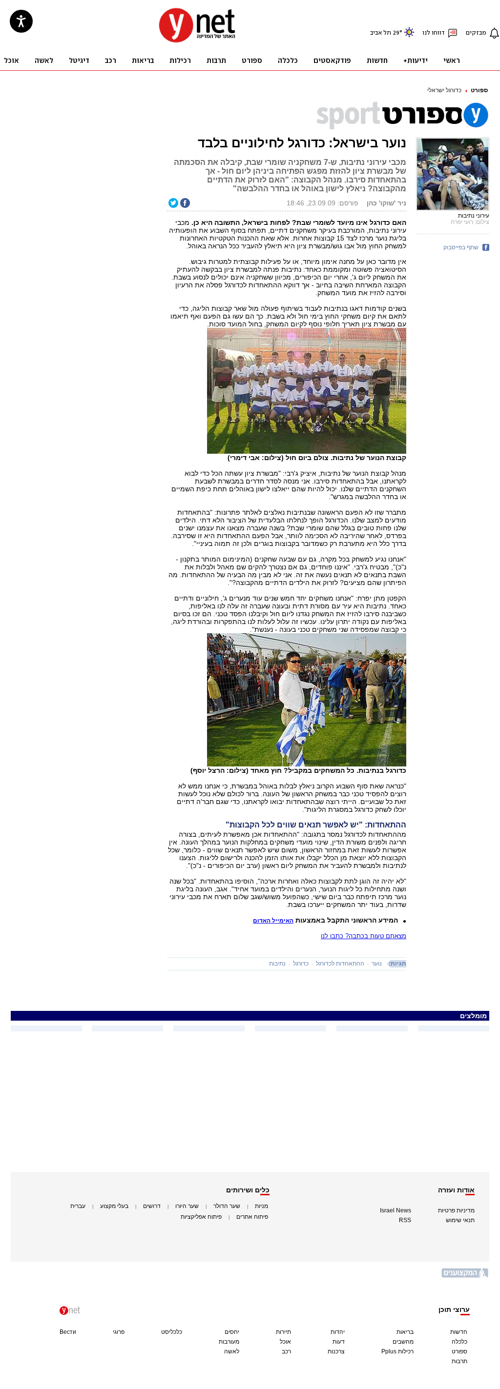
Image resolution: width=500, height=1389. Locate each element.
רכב (286, 1351)
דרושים (152, 1206)
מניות (261, 1206)
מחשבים (403, 1341)
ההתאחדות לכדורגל (340, 963)
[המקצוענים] (465, 1276)
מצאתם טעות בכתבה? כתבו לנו (363, 936)
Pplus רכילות (397, 1351)
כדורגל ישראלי (444, 90)
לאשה (231, 1351)
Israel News (395, 1210)
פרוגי (119, 1332)
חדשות (458, 1332)
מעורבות (229, 1341)
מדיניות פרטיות (456, 1210)
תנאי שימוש (460, 1220)
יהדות (338, 1332)
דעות (339, 1341)
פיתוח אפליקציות (201, 1216)
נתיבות (277, 963)
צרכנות (336, 1351)
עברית (77, 1206)
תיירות (283, 1332)
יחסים (232, 1332)
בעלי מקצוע (114, 1206)
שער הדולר (226, 1206)
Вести (68, 1332)
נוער (377, 963)
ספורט (479, 90)
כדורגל (301, 963)
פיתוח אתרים (252, 1216)
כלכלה (459, 1341)
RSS (405, 1220)
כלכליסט (171, 1332)
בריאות (405, 1332)
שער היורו (187, 1206)
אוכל (285, 1341)
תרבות (459, 1361)
